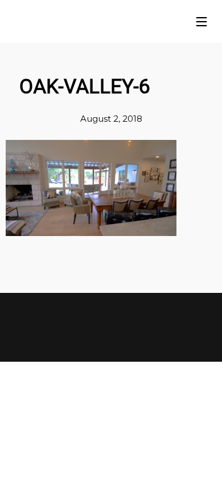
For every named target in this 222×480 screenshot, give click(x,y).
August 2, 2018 (111, 118)
